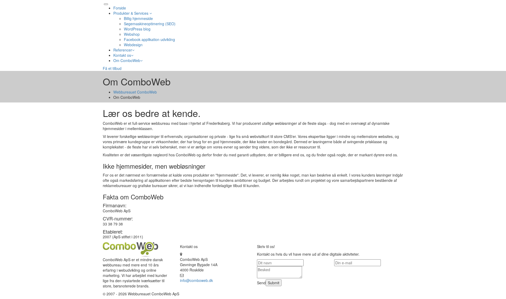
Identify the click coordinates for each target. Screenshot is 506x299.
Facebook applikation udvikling (149, 39)
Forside (119, 8)
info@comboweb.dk (196, 280)
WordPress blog (137, 29)
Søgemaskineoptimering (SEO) (150, 23)
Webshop (132, 34)
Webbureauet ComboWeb (135, 92)
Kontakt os (122, 55)
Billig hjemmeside (138, 18)
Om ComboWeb (126, 60)
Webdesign (133, 44)
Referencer (122, 50)
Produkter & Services (131, 13)
